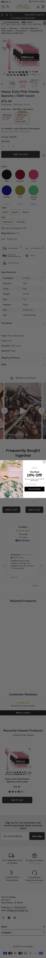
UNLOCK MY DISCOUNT (34, 489)
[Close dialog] (44, 462)
